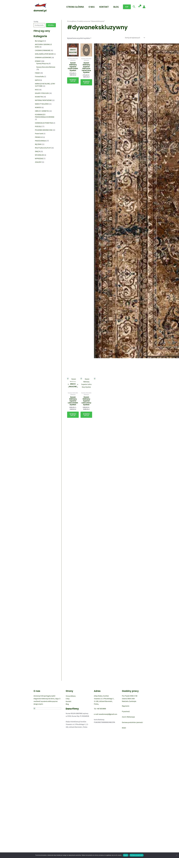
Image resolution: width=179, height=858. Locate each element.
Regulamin (125, 706)
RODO (124, 728)
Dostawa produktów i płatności (132, 722)
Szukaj (36, 22)
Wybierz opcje (73, 80)
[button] (127, 6)
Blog (116, 6)
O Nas (92, 6)
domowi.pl (40, 10)
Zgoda (125, 855)
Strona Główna (75, 6)
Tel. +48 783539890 (100, 709)
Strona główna (71, 21)
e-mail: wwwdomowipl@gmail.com (105, 714)
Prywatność (126, 711)
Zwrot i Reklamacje (128, 717)
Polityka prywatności (136, 855)
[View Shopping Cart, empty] (139, 6)
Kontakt (104, 6)
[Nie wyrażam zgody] (177, 855)
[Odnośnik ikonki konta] (144, 6)
